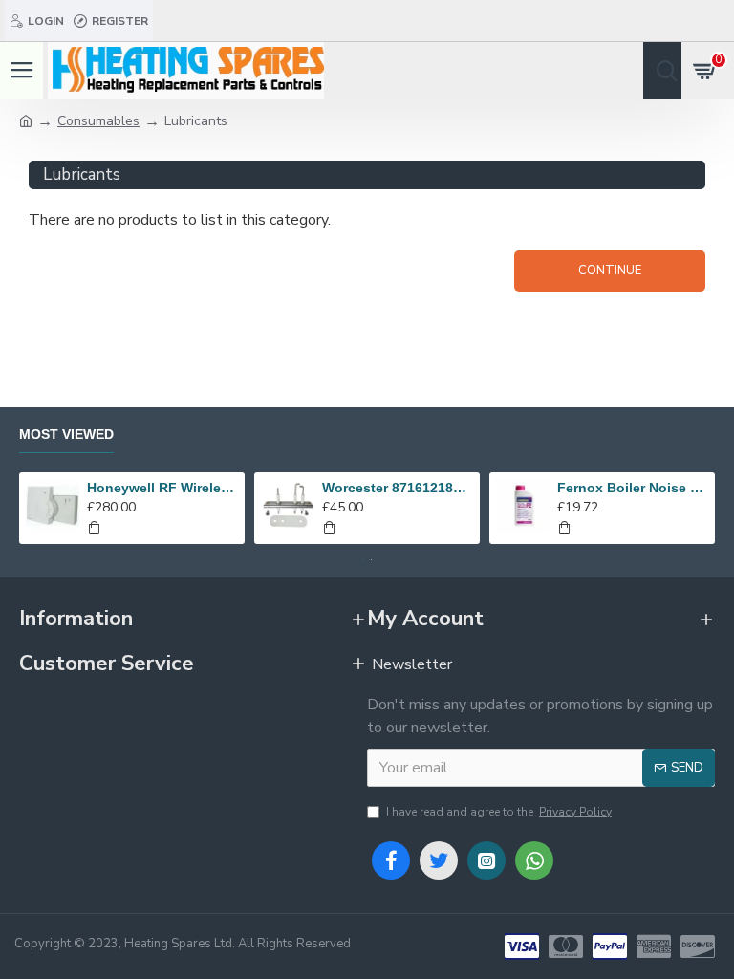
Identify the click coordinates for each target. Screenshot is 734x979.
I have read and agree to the (499, 811)
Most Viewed (66, 434)
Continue (609, 270)
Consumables (98, 121)
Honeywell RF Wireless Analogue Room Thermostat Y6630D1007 (163, 487)
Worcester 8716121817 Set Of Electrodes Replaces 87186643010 (398, 487)
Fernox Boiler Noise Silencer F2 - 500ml (633, 487)
